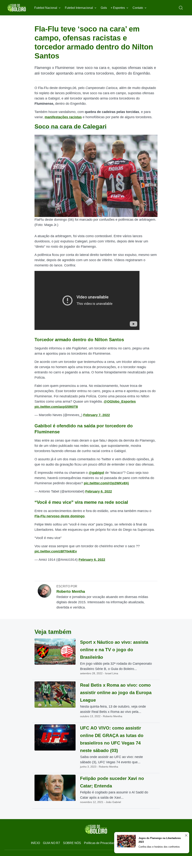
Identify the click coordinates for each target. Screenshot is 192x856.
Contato (138, 7)
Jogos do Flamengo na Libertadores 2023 (160, 840)
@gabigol (96, 473)
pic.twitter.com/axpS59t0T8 (56, 407)
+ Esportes (118, 7)
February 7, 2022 (96, 415)
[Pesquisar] (180, 8)
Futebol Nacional (45, 7)
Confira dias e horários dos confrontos (159, 846)
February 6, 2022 (98, 491)
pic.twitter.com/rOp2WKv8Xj (106, 483)
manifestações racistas (63, 117)
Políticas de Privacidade (100, 843)
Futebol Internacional (79, 7)
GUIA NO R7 (51, 843)
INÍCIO (35, 843)
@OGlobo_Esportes (120, 401)
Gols (104, 7)
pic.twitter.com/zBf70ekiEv (55, 551)
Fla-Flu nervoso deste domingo (59, 516)
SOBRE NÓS (72, 843)
